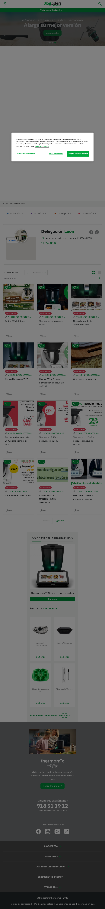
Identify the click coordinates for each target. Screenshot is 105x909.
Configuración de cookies (25, 153)
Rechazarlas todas (56, 153)
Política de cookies (42, 146)
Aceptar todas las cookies (78, 153)
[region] (52, 147)
